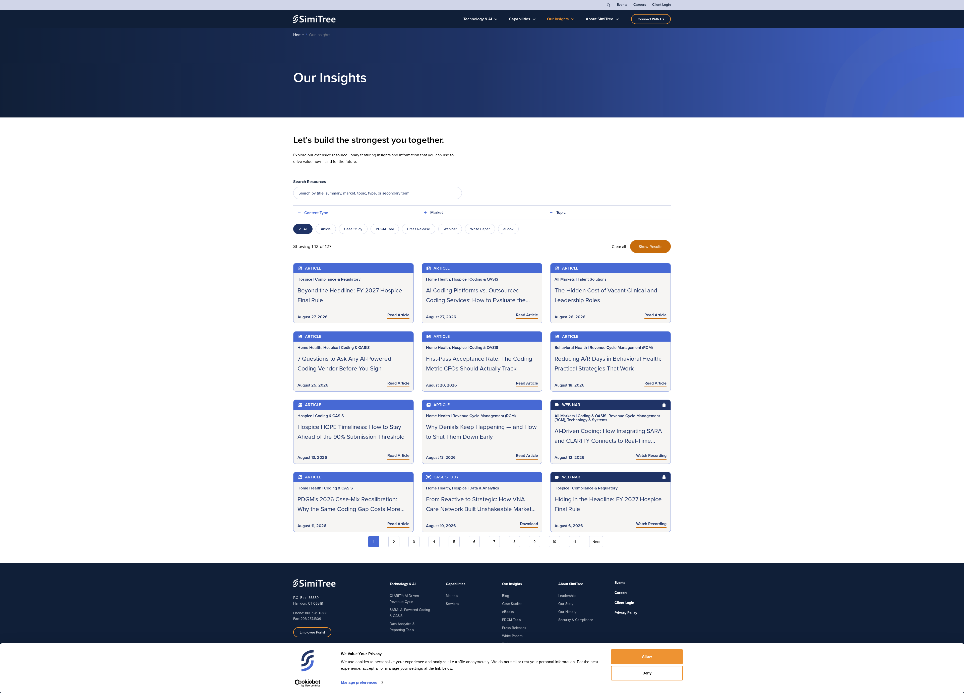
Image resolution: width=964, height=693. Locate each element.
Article (326, 228)
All (305, 228)
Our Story (565, 603)
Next (596, 541)
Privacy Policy (626, 612)
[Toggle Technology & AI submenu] (496, 19)
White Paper (480, 228)
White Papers (512, 635)
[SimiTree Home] (314, 19)
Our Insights (558, 19)
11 (574, 541)
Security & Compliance (575, 619)
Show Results (650, 246)
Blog (505, 595)
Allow (647, 656)
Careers (639, 4)
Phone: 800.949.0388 (310, 612)
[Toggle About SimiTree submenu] (617, 19)
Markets (452, 595)
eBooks (508, 611)
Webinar (450, 228)
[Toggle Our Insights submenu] (573, 19)
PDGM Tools (511, 619)
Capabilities (519, 19)
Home (298, 34)
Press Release (418, 228)
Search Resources (309, 181)
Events (622, 4)
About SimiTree (599, 19)
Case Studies (512, 603)
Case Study (353, 228)
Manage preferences (359, 682)
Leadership (567, 595)
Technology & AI (477, 19)
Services (452, 603)
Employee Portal (312, 632)
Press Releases (514, 627)
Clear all (619, 246)
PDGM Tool (385, 228)
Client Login (661, 4)
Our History (567, 611)
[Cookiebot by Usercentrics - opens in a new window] (308, 683)
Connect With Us (651, 19)
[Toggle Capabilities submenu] (534, 19)
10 (554, 541)
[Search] (609, 5)
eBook (508, 228)
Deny (646, 673)
